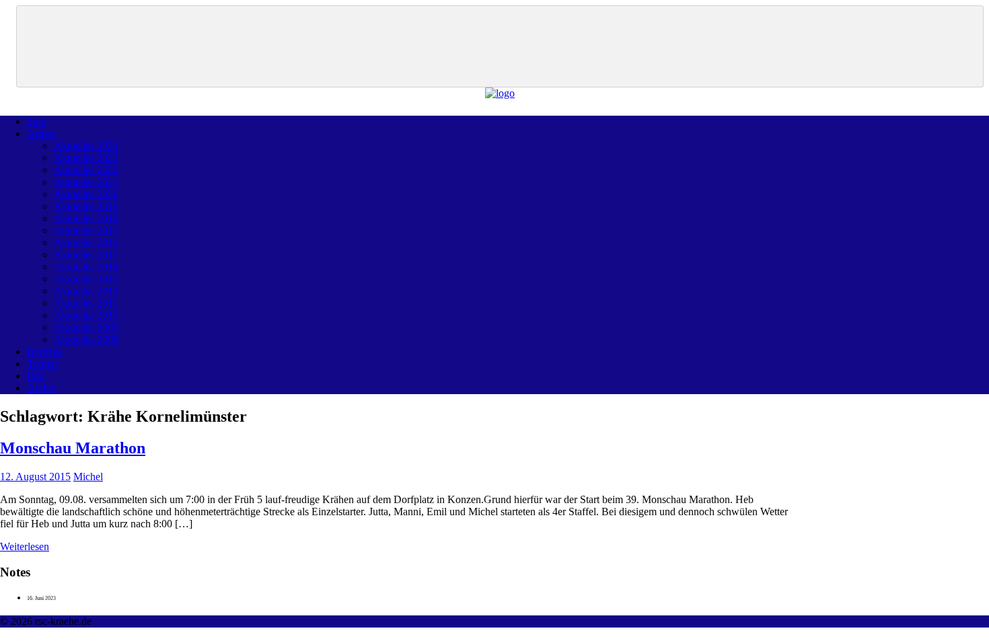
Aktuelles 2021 (86, 182)
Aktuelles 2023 (86, 157)
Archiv (42, 387)
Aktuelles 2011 (86, 303)
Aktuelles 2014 (86, 266)
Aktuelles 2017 (86, 230)
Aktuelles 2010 (86, 315)
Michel (88, 476)
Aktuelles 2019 (86, 206)
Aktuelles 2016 (86, 242)
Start (36, 121)
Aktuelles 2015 (86, 254)
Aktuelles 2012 (86, 291)
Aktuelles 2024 (86, 145)
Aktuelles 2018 (86, 218)
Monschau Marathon (72, 448)
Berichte (45, 351)
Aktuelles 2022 (86, 170)
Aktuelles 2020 (86, 194)
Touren (42, 363)
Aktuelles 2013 (86, 279)
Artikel (42, 133)
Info (35, 375)
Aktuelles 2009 (86, 327)
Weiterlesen (24, 546)
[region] (500, 46)
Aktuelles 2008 (86, 339)
